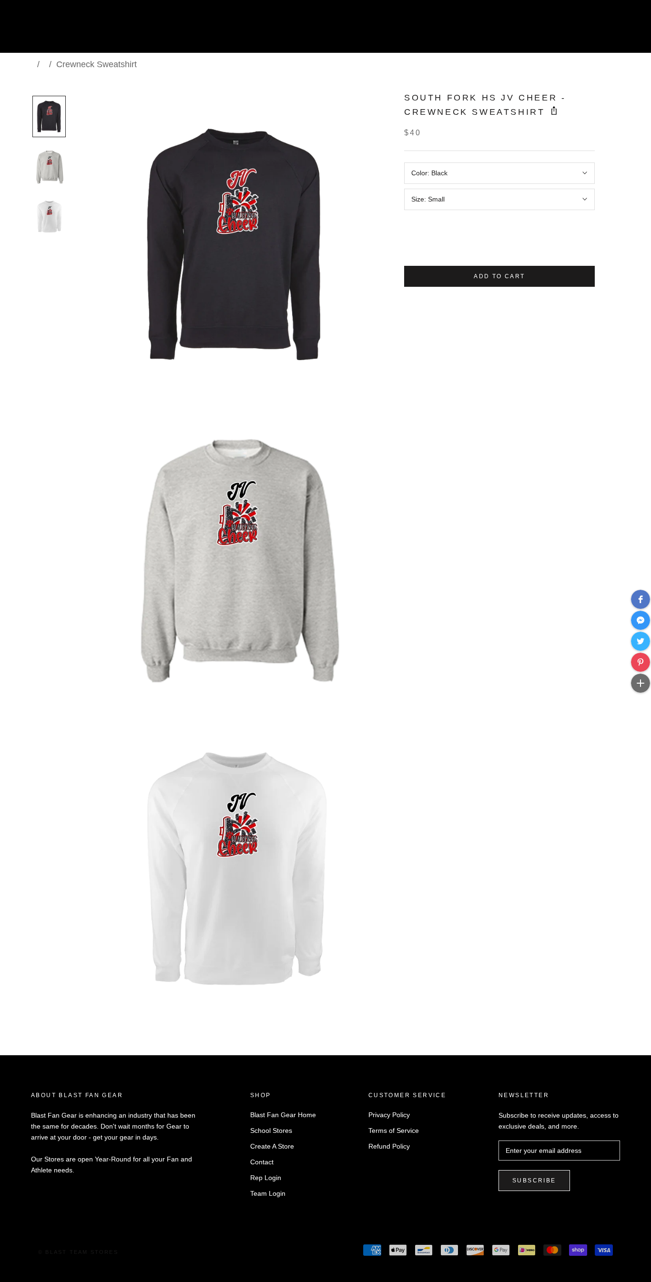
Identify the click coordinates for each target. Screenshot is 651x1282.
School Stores (271, 1130)
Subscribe (534, 1180)
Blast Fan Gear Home (283, 1115)
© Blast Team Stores (78, 1252)
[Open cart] (622, 30)
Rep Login (265, 1177)
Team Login (267, 1193)
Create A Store (272, 1146)
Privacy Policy (389, 1115)
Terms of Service (393, 1130)
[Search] (601, 30)
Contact (262, 1162)
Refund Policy (389, 1146)
